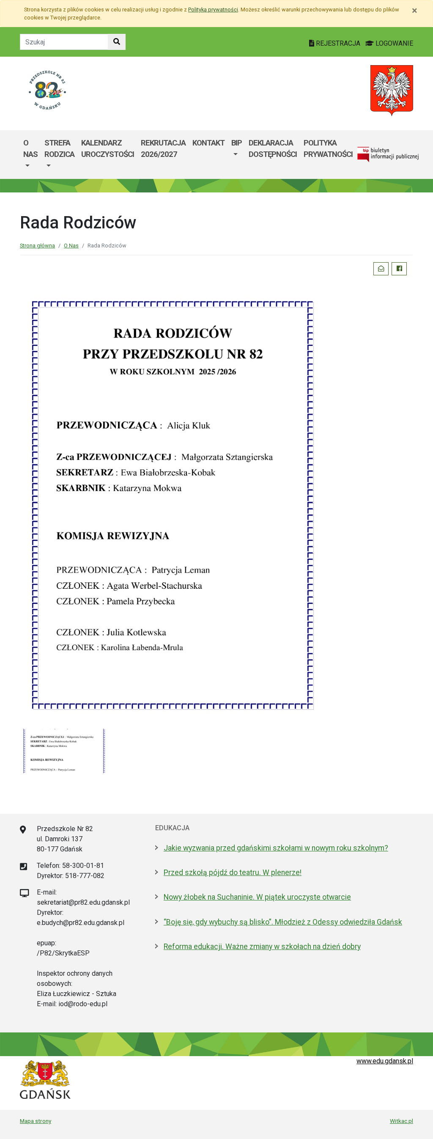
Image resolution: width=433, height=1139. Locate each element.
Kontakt (208, 142)
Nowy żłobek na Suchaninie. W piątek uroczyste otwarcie (257, 897)
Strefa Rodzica (59, 148)
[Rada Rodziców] (64, 751)
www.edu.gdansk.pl (384, 1061)
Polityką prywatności (213, 9)
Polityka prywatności (328, 148)
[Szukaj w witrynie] (117, 42)
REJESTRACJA (338, 43)
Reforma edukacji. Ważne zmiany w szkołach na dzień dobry (262, 946)
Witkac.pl (401, 1120)
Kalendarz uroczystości (107, 148)
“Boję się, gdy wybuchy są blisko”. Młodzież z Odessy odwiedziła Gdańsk (283, 922)
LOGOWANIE (393, 43)
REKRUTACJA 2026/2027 (163, 148)
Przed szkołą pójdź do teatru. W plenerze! (232, 872)
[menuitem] (30, 155)
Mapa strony (35, 1120)
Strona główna (37, 245)
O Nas (30, 148)
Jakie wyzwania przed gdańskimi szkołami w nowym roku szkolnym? (276, 848)
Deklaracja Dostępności (273, 148)
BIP (236, 142)
